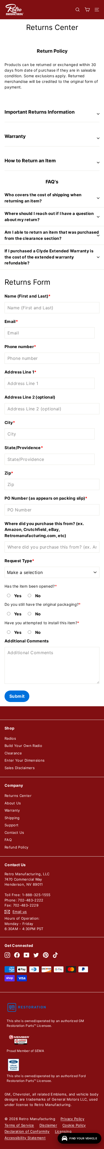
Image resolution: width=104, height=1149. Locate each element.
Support (11, 825)
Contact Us (14, 832)
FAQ (8, 840)
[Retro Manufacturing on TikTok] (55, 955)
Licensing (63, 1131)
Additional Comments (27, 640)
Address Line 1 (19, 372)
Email (10, 321)
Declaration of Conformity (27, 1131)
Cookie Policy (74, 1125)
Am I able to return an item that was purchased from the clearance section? (52, 235)
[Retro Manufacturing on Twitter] (36, 955)
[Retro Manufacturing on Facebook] (17, 955)
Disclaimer (48, 1125)
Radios (10, 738)
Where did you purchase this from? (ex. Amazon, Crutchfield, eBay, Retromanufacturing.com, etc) (44, 529)
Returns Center (18, 795)
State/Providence (23, 447)
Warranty (12, 810)
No (38, 595)
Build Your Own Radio (23, 745)
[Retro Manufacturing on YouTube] (26, 955)
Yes (17, 595)
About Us (13, 803)
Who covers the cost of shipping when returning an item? (43, 197)
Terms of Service (19, 1125)
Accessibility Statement (25, 1138)
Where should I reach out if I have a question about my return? (49, 216)
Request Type (18, 560)
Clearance (13, 753)
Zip (8, 473)
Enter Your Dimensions (25, 760)
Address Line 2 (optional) (30, 397)
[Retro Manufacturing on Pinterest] (46, 955)
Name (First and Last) (26, 296)
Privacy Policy (72, 1119)
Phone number (19, 346)
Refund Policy (17, 847)
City (9, 422)
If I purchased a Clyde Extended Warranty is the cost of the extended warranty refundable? (49, 256)
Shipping (12, 818)
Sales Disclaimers (20, 768)
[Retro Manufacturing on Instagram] (7, 955)
